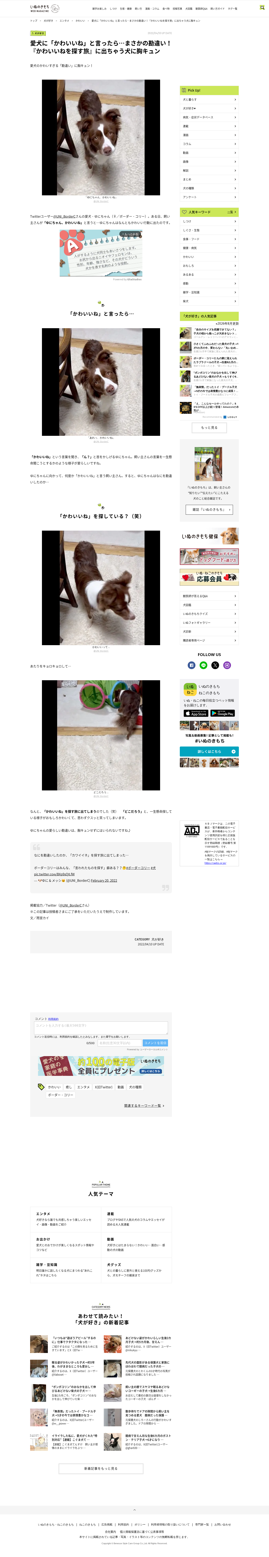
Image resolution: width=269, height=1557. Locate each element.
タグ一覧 (232, 8)
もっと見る (209, 427)
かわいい (80, 20)
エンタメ (64, 20)
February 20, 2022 (104, 880)
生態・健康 (126, 8)
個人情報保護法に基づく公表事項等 (142, 1531)
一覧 (230, 212)
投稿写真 (177, 8)
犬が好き (48, 20)
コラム (187, 144)
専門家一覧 (202, 1524)
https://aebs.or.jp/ (215, 863)
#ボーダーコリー (138, 867)
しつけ (113, 8)
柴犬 (185, 301)
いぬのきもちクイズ (195, 614)
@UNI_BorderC (101, 201)
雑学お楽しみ (99, 8)
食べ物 (166, 8)
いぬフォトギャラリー (197, 622)
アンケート (190, 197)
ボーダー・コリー (60, 1094)
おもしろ (188, 265)
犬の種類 (135, 1087)
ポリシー (140, 1524)
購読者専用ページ (194, 640)
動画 (121, 1087)
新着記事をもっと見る (101, 1468)
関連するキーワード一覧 (142, 1105)
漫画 (185, 135)
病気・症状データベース (198, 117)
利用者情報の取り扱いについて (170, 1524)
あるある (188, 274)
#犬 (153, 867)
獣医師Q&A (201, 8)
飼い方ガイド (218, 8)
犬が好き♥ (189, 108)
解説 (185, 170)
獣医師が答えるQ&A (195, 596)
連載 (185, 126)
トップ (33, 20)
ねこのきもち (87, 1524)
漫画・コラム (152, 8)
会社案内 (110, 1531)
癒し (69, 1087)
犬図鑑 (188, 8)
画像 (185, 161)
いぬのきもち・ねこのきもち (56, 1524)
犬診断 (187, 631)
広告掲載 (106, 1524)
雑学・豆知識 (191, 292)
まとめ (187, 179)
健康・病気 (190, 248)
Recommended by (213, 416)
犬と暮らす (190, 99)
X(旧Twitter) (103, 1087)
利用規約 (123, 1524)
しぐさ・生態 (191, 230)
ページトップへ (134, 1510)
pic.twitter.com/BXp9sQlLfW (54, 874)
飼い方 (138, 8)
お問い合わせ (222, 1524)
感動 (185, 283)
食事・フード (191, 239)
